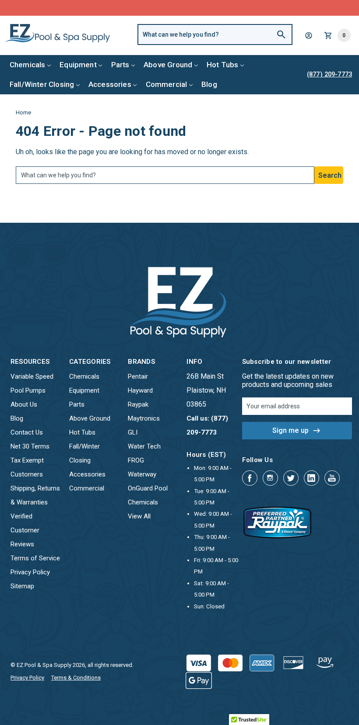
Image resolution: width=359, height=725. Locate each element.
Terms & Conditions (76, 677)
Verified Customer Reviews (25, 530)
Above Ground (168, 64)
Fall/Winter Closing (42, 84)
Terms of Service (35, 558)
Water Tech (144, 446)
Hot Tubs (222, 64)
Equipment (78, 64)
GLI (132, 432)
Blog (209, 84)
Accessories (109, 84)
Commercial (166, 84)
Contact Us (27, 432)
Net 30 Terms (30, 446)
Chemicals (28, 64)
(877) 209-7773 (211, 7)
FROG (136, 460)
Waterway (142, 474)
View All (139, 516)
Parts (120, 64)
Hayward (140, 390)
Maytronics (144, 418)
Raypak (138, 404)
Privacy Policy (30, 572)
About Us (24, 404)
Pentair (138, 376)
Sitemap (22, 586)
